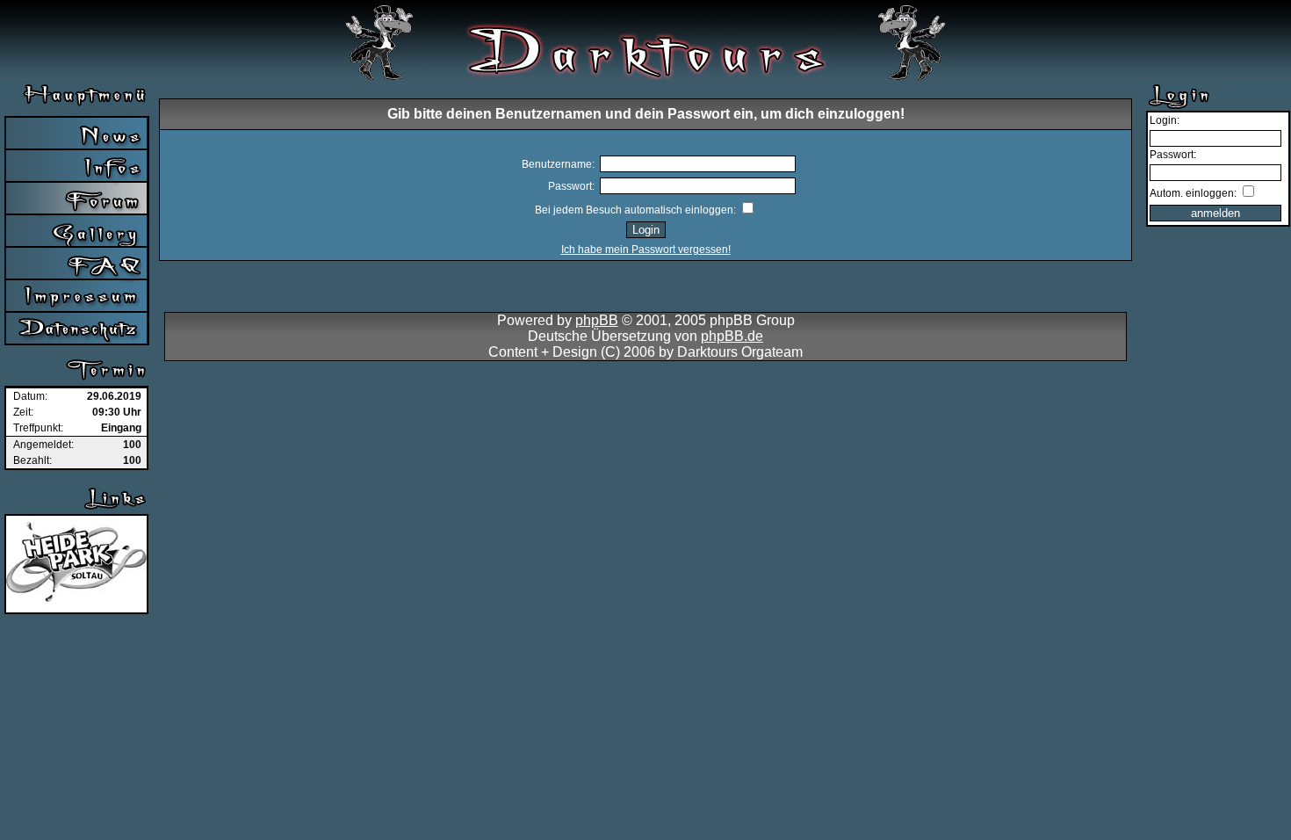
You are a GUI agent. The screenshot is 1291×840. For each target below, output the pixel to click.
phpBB (596, 320)
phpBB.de (732, 336)
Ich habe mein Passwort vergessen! (646, 249)
